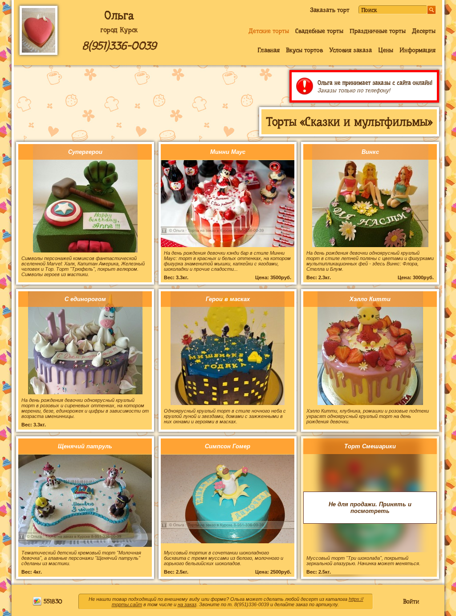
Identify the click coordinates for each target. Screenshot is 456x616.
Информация (417, 50)
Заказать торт (330, 9)
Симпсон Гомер (227, 446)
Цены (385, 50)
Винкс (370, 152)
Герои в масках (228, 299)
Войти (411, 601)
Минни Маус (227, 152)
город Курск (119, 30)
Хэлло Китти (370, 299)
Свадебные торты (319, 30)
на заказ (187, 604)
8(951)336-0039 (119, 45)
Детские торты (268, 30)
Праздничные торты (378, 30)
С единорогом (85, 299)
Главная (268, 50)
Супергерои (85, 152)
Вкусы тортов (304, 50)
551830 (52, 601)
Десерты (424, 30)
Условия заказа (350, 50)
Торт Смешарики (370, 446)
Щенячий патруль (85, 446)
